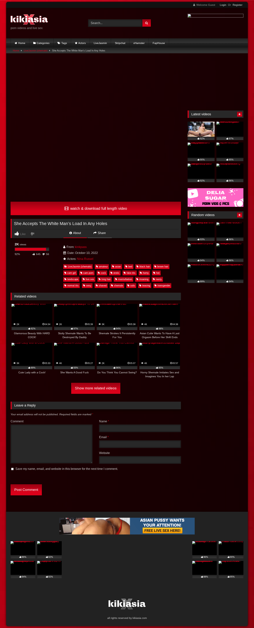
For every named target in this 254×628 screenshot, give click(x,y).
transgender (163, 285)
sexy (88, 285)
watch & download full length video (98, 208)
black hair (144, 266)
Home (21, 43)
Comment (17, 421)
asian (118, 266)
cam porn (88, 272)
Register (237, 4)
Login (223, 4)
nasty (159, 279)
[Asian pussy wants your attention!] (127, 533)
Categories (43, 43)
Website (104, 453)
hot (158, 272)
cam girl (71, 272)
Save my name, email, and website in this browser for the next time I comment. (66, 468)
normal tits (73, 285)
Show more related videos (96, 388)
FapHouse (159, 43)
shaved (103, 285)
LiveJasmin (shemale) (35, 50)
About (77, 233)
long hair (106, 279)
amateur (103, 266)
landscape (72, 279)
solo (132, 285)
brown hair (162, 266)
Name (104, 421)
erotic (116, 272)
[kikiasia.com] (29, 20)
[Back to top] (242, 617)
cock (103, 272)
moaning (143, 279)
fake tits (131, 272)
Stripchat (120, 43)
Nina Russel (85, 258)
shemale (118, 285)
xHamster (139, 43)
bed (130, 266)
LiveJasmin (100, 43)
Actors (82, 43)
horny (146, 272)
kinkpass (81, 247)
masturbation (125, 279)
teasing (146, 285)
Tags (64, 43)
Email (104, 437)
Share (101, 233)
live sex (90, 279)
